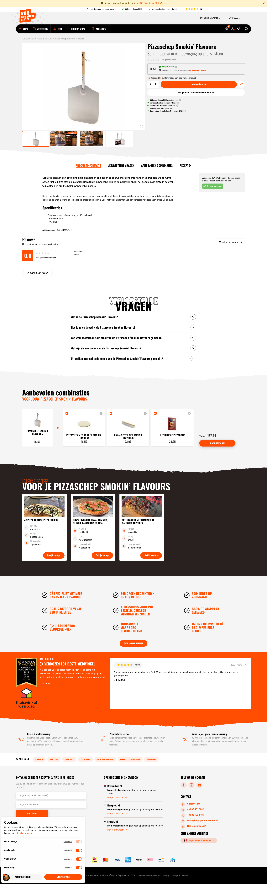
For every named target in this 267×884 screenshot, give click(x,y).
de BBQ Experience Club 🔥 (149, 3)
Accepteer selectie (23, 877)
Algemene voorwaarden (149, 875)
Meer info (68, 842)
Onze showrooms (105, 759)
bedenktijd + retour (164, 100)
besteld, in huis (163, 103)
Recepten (185, 165)
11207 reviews (236, 665)
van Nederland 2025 (166, 111)
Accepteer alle (63, 877)
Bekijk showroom (115, 797)
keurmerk (162, 105)
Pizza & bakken (44, 38)
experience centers (198, 70)
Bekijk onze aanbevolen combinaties (196, 92)
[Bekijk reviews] (193, 9)
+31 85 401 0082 (195, 809)
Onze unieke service (133, 643)
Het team (54, 759)
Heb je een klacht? (196, 826)
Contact (39, 759)
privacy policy (25, 833)
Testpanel (151, 759)
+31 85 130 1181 (195, 815)
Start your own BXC (180, 875)
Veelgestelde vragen (121, 165)
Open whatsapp (214, 186)
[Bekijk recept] (44, 527)
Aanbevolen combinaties (157, 165)
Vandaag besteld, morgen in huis (164, 9)
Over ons (69, 759)
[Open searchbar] (246, 29)
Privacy (165, 875)
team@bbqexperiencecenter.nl (202, 820)
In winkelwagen (199, 84)
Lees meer (44, 683)
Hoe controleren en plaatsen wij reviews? (41, 244)
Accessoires (28, 38)
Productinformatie (88, 165)
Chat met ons (193, 803)
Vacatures (85, 759)
